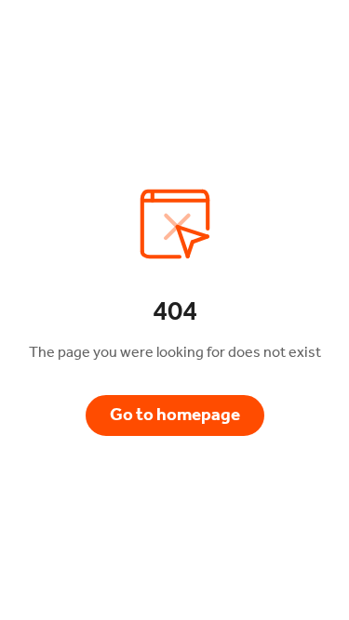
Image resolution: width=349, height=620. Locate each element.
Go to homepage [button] (175, 414)
